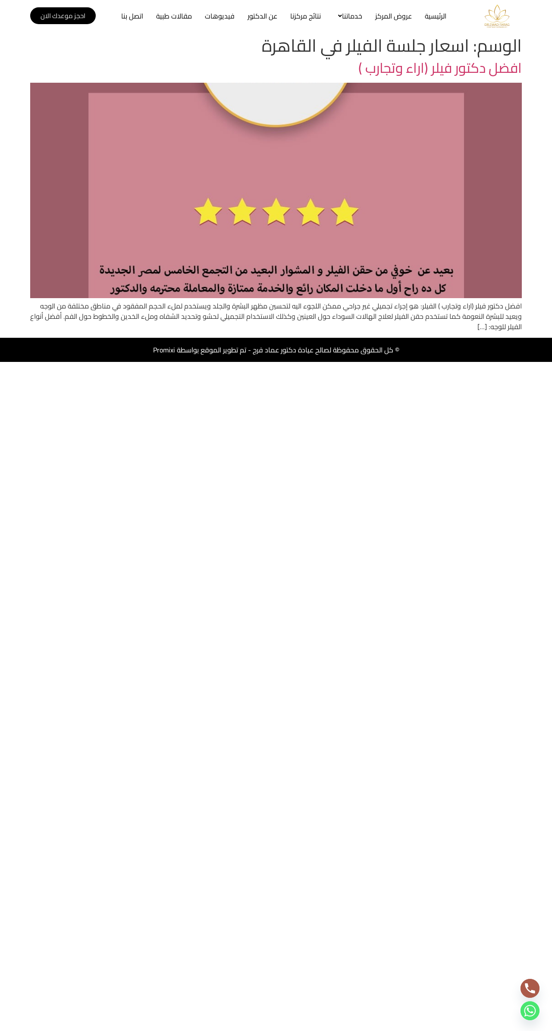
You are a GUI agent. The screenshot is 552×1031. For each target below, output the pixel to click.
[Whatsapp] (530, 1010)
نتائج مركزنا (305, 15)
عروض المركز (393, 15)
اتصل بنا (132, 15)
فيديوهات (220, 15)
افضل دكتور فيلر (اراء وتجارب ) (440, 68)
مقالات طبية (174, 15)
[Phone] (530, 988)
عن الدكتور (262, 15)
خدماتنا (352, 15)
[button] (348, 16)
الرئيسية (435, 15)
